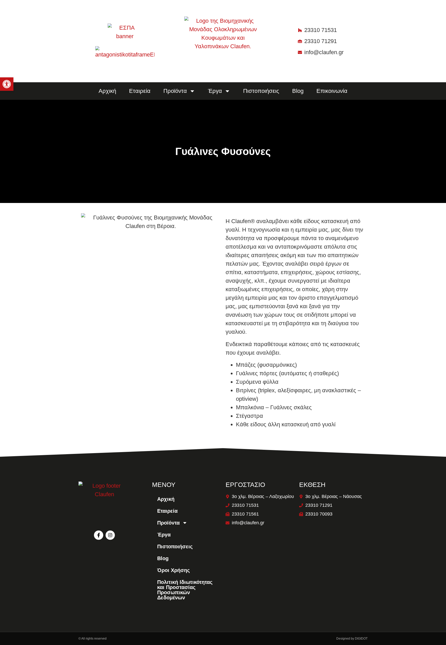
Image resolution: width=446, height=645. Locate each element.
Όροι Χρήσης (173, 570)
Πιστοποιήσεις (261, 91)
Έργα (164, 534)
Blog (298, 91)
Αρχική (107, 91)
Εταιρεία (139, 91)
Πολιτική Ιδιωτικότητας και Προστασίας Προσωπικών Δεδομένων (184, 589)
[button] (6, 84)
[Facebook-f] (98, 535)
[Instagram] (110, 535)
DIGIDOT (361, 638)
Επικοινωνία (331, 91)
